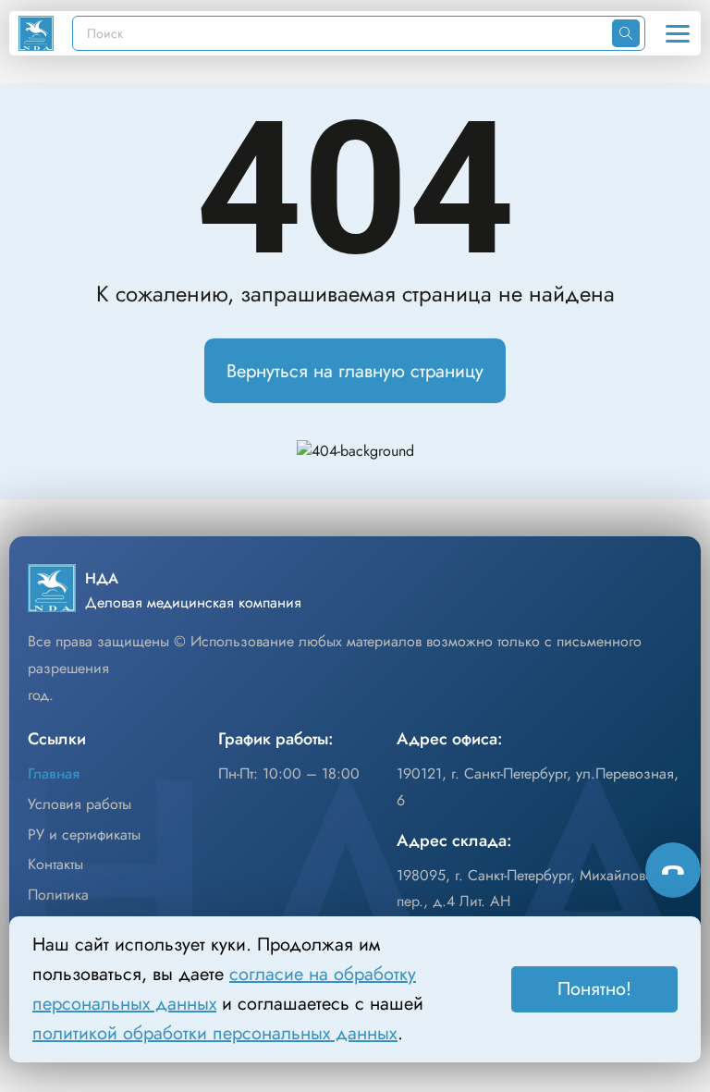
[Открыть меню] (678, 33)
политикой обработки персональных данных (215, 1033)
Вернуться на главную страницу (355, 371)
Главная (54, 773)
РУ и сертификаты (84, 834)
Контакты (55, 864)
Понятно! (594, 988)
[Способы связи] (673, 870)
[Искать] (626, 33)
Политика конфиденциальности (98, 908)
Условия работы (79, 804)
